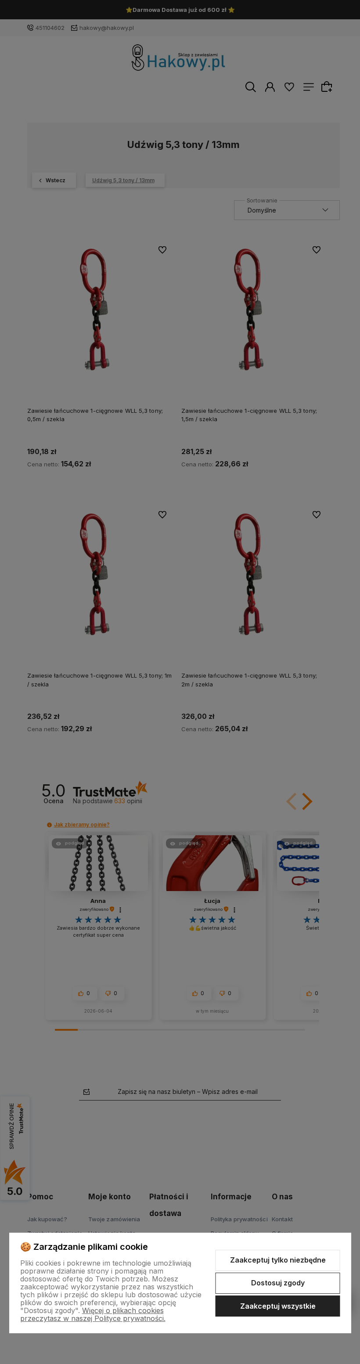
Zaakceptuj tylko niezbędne (278, 1260)
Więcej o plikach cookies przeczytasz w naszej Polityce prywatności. (93, 1314)
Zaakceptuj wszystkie (278, 1306)
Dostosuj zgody (278, 1282)
